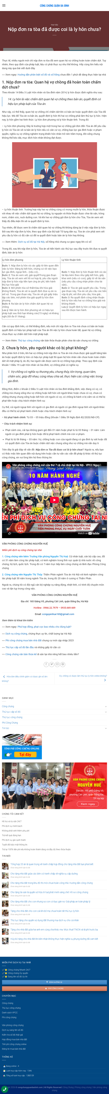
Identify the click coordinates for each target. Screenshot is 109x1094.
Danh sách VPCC (10, 1012)
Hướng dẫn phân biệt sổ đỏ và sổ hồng (39, 74)
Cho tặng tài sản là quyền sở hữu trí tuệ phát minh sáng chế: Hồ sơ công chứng (49, 892)
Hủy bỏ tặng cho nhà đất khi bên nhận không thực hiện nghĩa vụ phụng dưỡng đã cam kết (54, 939)
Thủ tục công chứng (28, 340)
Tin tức (54, 25)
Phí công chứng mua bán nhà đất (23, 640)
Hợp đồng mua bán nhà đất (14, 1039)
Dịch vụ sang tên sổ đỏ (12, 1030)
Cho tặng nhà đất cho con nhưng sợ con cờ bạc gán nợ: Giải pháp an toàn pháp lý (50, 901)
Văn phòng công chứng (13, 1025)
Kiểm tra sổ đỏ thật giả (12, 1035)
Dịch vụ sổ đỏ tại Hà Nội (31, 241)
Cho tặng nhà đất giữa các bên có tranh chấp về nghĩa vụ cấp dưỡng (44, 873)
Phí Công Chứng (10, 722)
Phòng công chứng (83, 1087)
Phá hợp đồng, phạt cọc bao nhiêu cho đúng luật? (44, 626)
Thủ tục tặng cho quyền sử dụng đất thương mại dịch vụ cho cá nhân (45, 920)
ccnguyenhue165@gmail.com (58, 614)
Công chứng (8, 706)
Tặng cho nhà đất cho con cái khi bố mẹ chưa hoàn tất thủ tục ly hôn (45, 911)
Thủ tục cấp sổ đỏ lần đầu (19, 647)
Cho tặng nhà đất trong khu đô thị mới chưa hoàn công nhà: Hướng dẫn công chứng (52, 883)
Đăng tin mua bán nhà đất (14, 1049)
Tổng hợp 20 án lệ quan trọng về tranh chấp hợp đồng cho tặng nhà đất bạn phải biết (52, 864)
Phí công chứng (56, 988)
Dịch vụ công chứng (16, 633)
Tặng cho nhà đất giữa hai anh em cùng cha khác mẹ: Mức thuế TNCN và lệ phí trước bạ (54, 929)
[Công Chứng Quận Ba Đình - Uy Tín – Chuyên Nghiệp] (54, 5)
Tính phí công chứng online (14, 1044)
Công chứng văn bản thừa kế (21, 654)
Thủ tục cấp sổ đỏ (11, 712)
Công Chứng (68, 1087)
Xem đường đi (55, 982)
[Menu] (4, 5)
